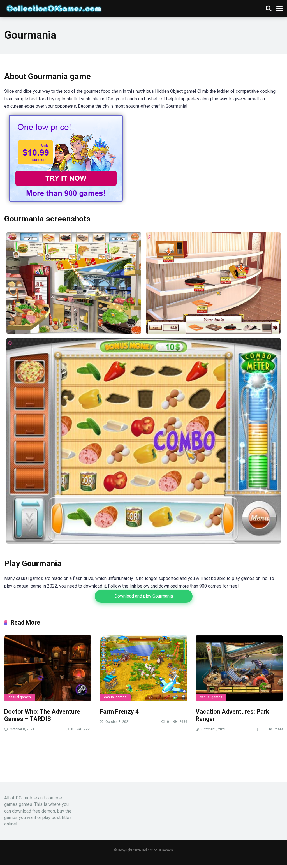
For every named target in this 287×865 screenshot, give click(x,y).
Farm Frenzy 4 (119, 711)
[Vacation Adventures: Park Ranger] (239, 668)
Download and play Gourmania (143, 596)
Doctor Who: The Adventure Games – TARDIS (42, 715)
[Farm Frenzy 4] (143, 668)
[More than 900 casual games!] (66, 203)
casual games (19, 697)
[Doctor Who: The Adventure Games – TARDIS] (47, 668)
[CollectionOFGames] (53, 7)
